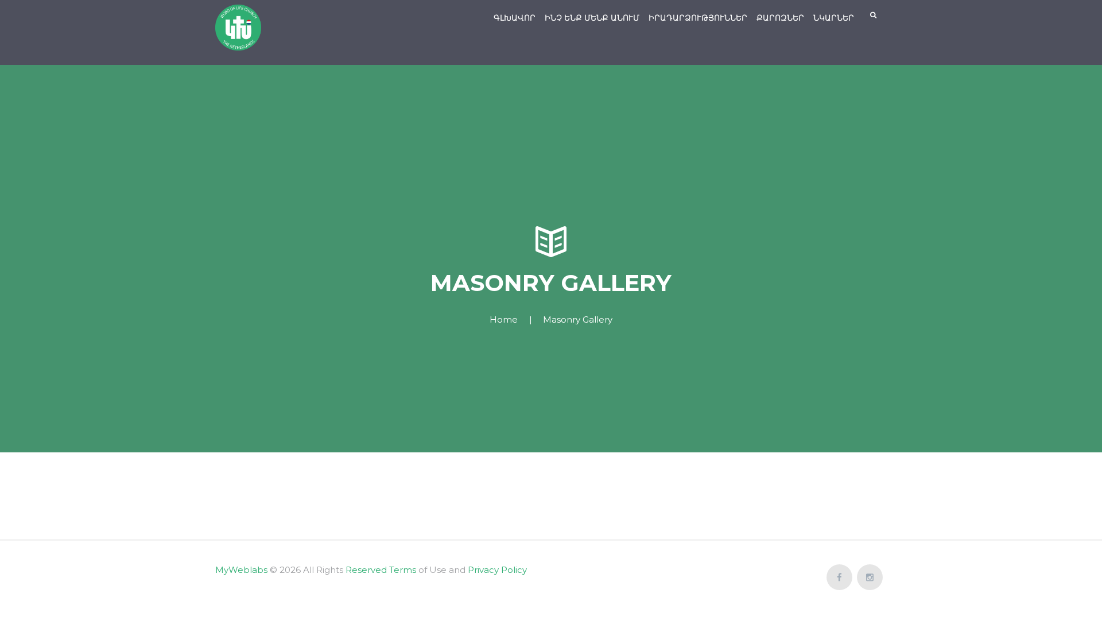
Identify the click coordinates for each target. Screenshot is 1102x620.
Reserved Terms (381, 569)
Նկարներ (833, 18)
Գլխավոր (515, 18)
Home (504, 319)
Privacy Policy (497, 569)
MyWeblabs (241, 569)
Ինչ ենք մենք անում (592, 18)
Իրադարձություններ (698, 18)
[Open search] (874, 15)
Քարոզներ (780, 18)
